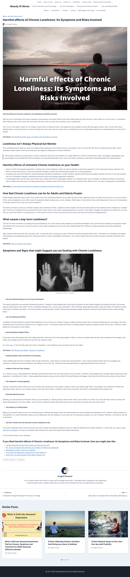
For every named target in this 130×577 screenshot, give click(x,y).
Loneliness (20, 459)
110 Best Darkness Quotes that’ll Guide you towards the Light (27, 445)
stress (15, 374)
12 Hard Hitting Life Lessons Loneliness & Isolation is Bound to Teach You (37, 186)
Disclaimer (76, 2)
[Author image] (4, 24)
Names (73, 10)
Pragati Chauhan (12, 24)
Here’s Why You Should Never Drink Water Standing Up (25, 455)
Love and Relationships (109, 6)
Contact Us (67, 2)
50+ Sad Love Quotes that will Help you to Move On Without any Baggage (32, 448)
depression (110, 181)
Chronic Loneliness (9, 459)
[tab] (61, 559)
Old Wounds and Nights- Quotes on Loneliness (28, 350)
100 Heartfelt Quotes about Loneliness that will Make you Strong (34, 137)
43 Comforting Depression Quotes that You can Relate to (26, 452)
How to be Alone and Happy (21, 244)
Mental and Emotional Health (12, 16)
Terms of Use (48, 2)
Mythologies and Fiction (86, 10)
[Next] (124, 534)
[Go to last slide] (5, 534)
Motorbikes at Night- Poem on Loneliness (20, 450)
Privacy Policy (87, 2)
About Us (58, 2)
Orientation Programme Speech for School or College (21, 494)
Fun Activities (101, 10)
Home (39, 2)
